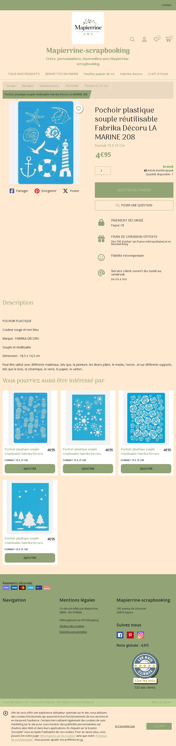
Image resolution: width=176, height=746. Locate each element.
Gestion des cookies (71, 626)
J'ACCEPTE (159, 726)
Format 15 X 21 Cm (110, 145)
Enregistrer (48, 191)
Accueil (11, 86)
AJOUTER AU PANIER (134, 190)
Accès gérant (163, 702)
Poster (74, 191)
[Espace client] (144, 39)
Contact (166, 5)
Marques (27, 86)
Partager (21, 191)
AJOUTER (30, 468)
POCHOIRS (71, 86)
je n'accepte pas (125, 726)
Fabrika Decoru (49, 86)
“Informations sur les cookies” (57, 736)
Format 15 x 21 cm (96, 86)
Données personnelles (73, 632)
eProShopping (85, 702)
